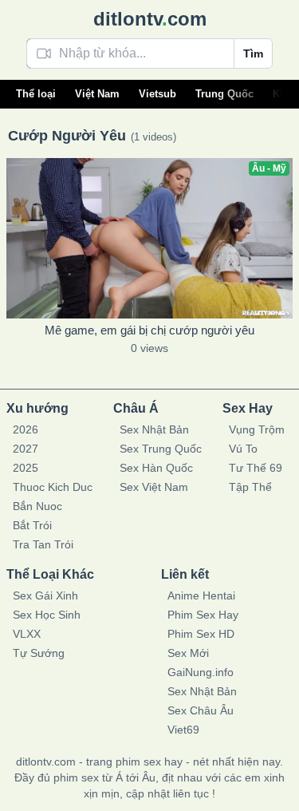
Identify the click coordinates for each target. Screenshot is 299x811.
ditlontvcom (150, 19)
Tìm (253, 53)
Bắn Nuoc (37, 506)
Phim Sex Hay (202, 614)
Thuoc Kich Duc (52, 487)
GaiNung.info (200, 672)
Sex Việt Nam (154, 487)
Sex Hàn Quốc (156, 467)
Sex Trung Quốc (161, 448)
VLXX (27, 633)
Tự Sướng (39, 653)
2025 (25, 467)
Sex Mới (188, 653)
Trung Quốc (224, 94)
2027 (25, 448)
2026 (25, 429)
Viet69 (183, 729)
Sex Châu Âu (200, 710)
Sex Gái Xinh (45, 595)
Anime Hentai (201, 595)
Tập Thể (250, 487)
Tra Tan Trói (43, 544)
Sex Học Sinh (47, 614)
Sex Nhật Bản (154, 429)
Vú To (243, 448)
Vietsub (157, 94)
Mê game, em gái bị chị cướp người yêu (149, 330)
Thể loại (36, 94)
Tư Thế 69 (255, 467)
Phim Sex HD (200, 633)
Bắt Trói (32, 525)
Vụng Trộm (257, 429)
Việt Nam (97, 94)
